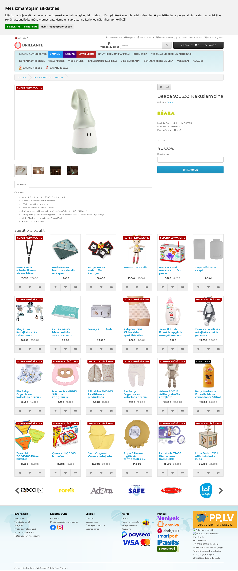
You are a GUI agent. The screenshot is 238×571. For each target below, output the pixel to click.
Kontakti (54, 518)
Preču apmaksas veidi (25, 529)
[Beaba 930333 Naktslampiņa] (83, 122)
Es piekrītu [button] (13, 26)
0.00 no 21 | (199, 45)
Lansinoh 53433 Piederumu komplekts (170, 456)
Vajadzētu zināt (22, 522)
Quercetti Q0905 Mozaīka (64, 455)
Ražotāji (90, 518)
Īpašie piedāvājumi (95, 525)
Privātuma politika (24, 532)
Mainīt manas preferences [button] (56, 26)
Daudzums (163, 154)
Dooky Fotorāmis (100, 329)
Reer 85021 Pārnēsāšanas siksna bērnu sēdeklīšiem (26, 272)
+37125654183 (115, 37)
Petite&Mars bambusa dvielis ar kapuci (63, 270)
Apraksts (21, 184)
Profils (125, 518)
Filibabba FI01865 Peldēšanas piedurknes (100, 394)
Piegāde (18, 525)
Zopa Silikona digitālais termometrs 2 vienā (133, 458)
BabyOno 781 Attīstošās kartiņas (97, 270)
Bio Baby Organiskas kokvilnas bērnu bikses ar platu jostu (135, 397)
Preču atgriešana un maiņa (64, 522)
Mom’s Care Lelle (135, 267)
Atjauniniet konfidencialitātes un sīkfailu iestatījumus (40, 568)
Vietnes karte (92, 529)
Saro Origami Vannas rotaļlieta (100, 455)
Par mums (19, 518)
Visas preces (92, 522)
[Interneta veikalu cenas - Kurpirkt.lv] (208, 535)
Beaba (170, 102)
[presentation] (17, 491)
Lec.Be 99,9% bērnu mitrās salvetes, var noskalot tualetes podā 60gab (64, 335)
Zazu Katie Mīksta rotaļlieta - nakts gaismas (207, 332)
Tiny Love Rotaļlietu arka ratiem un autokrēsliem (26, 334)
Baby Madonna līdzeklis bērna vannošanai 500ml (208, 394)
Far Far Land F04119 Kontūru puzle (170, 270)
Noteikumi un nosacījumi (27, 535)
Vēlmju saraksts (129, 525)
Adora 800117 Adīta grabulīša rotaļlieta (169, 394)
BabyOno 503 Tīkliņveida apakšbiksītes (133, 332)
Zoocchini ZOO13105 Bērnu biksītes (28, 456)
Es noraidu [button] (30, 26)
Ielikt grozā (190, 169)
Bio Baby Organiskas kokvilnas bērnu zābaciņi (27, 396)
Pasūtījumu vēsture (131, 522)
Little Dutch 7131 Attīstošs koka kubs (206, 456)
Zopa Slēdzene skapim (205, 269)
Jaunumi (126, 529)
